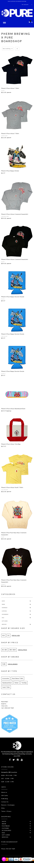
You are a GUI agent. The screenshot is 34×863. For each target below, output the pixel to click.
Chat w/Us (4, 706)
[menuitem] (17, 601)
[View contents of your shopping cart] (29, 22)
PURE (3, 664)
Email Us (3, 703)
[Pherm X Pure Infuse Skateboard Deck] (17, 394)
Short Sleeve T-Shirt (17, 678)
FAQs (3, 808)
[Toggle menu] (30, 601)
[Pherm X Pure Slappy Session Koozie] (17, 282)
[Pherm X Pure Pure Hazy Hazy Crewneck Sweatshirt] (17, 514)
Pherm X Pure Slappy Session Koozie (12, 296)
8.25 (3, 635)
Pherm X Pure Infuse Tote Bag (10, 444)
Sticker (16, 682)
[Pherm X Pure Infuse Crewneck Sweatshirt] (17, 196)
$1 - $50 (4, 649)
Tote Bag (24, 682)
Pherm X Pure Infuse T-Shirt (10, 88)
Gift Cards (4, 795)
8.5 (8, 635)
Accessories (5, 678)
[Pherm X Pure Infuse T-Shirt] (17, 70)
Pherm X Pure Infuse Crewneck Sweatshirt (14, 214)
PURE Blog (4, 798)
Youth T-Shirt (6, 687)
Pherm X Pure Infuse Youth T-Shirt (12, 487)
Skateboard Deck (7, 682)
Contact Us (4, 802)
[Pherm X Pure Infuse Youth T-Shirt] (17, 469)
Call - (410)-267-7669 (7, 708)
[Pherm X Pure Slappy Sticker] (17, 156)
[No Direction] (17, 48)
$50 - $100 (13, 649)
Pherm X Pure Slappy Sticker (10, 171)
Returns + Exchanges (8, 805)
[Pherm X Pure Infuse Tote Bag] (17, 430)
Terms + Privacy (6, 811)
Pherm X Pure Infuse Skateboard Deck (13, 408)
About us (4, 792)
